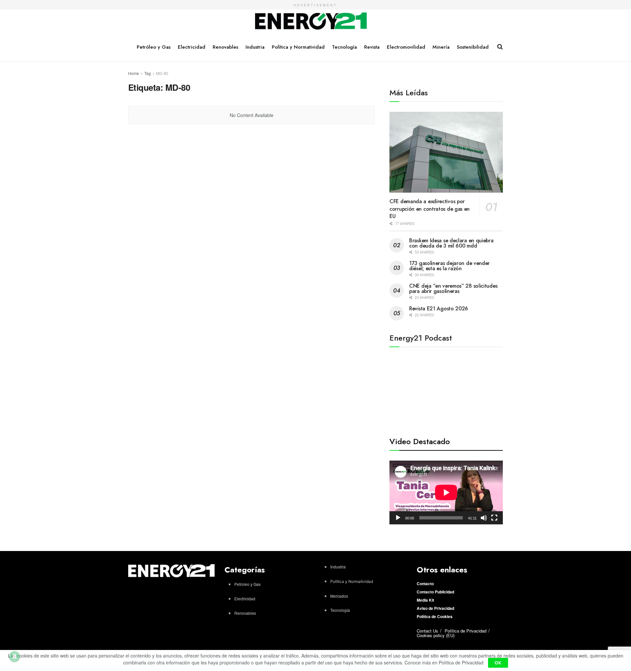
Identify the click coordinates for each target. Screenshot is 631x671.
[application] (446, 492)
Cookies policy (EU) (436, 635)
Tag (147, 73)
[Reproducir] (398, 518)
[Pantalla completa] (494, 518)
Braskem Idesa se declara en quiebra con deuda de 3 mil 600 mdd (451, 243)
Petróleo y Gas (154, 47)
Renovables (225, 47)
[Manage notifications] (14, 656)
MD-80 (162, 73)
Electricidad (191, 47)
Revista (372, 47)
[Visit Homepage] (311, 21)
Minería (441, 47)
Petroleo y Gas (247, 584)
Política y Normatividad (298, 47)
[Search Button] (500, 46)
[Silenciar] (483, 518)
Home (133, 73)
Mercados (339, 596)
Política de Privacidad (465, 631)
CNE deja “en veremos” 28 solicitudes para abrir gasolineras (453, 288)
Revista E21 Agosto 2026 (438, 308)
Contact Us (427, 631)
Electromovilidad (406, 47)
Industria (255, 47)
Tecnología (344, 47)
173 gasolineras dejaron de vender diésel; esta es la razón (449, 265)
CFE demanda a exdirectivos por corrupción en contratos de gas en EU (429, 209)
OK (498, 662)
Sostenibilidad (473, 47)
